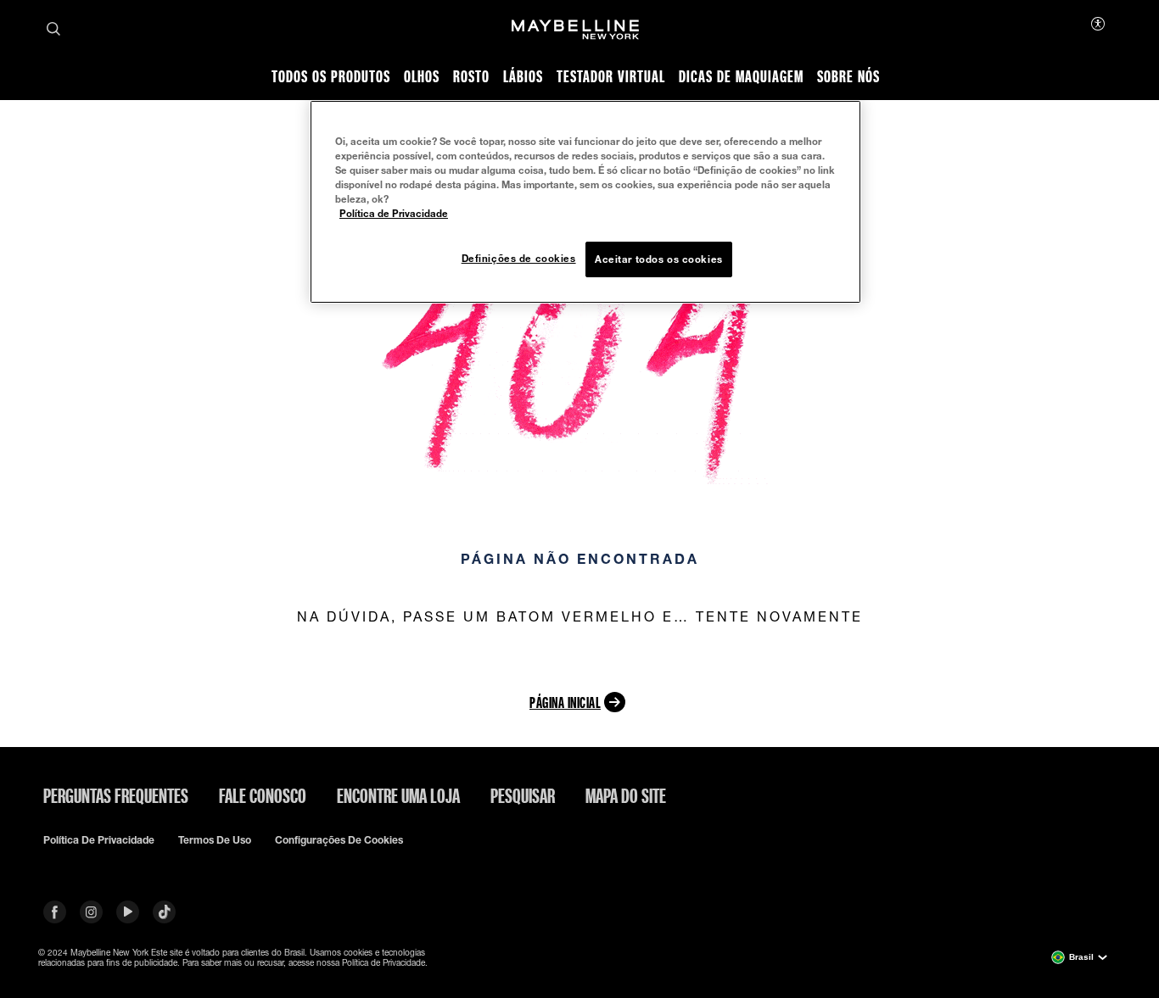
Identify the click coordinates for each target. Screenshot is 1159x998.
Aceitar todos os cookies (659, 259)
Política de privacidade (98, 840)
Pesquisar (522, 795)
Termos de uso (214, 840)
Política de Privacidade (393, 213)
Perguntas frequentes (115, 795)
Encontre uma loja (398, 795)
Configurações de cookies (339, 840)
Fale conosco (262, 795)
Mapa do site (625, 795)
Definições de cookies (519, 258)
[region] (585, 202)
